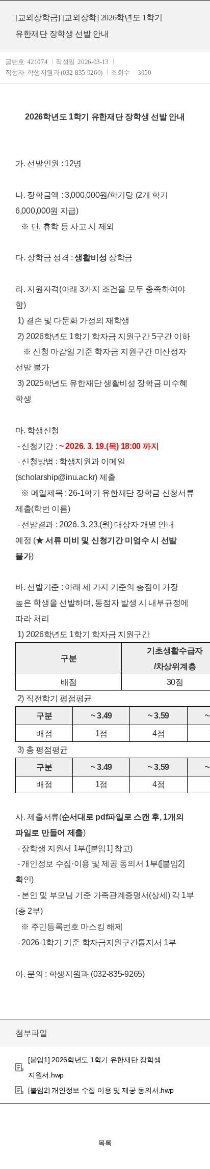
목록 (105, 1143)
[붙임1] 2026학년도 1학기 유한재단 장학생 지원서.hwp (94, 1067)
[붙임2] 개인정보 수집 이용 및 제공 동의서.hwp (100, 1090)
